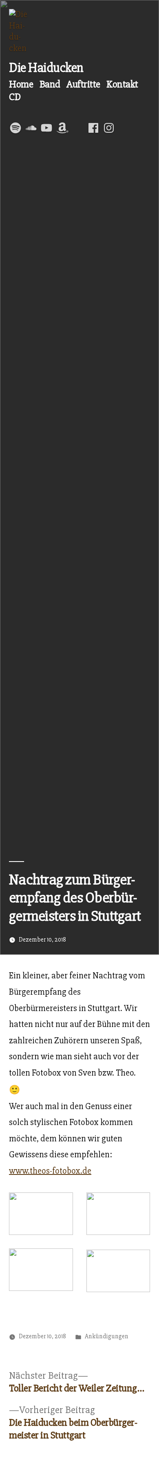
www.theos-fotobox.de (50, 1171)
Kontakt (122, 84)
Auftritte (83, 84)
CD (14, 97)
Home (21, 84)
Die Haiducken (46, 68)
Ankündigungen (106, 1336)
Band (50, 84)
